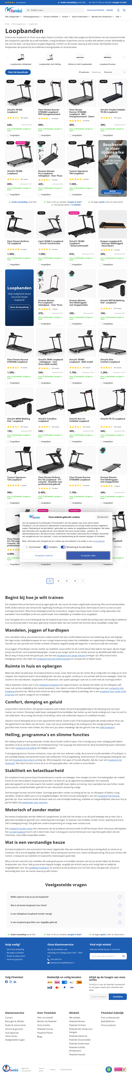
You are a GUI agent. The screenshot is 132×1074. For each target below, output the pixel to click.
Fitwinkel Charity (45, 1029)
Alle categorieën (12, 16)
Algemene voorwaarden (26, 1069)
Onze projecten (108, 1025)
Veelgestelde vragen (15, 1039)
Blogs (39, 1036)
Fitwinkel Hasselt (77, 1054)
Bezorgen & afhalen (15, 952)
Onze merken (43, 1025)
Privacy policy (41, 1069)
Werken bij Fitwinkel (46, 1021)
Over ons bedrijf (45, 1017)
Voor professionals (110, 1017)
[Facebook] (6, 982)
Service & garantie (15, 959)
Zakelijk (109, 10)
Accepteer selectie (44, 555)
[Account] (118, 10)
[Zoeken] (123, 956)
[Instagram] (10, 982)
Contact (9, 1017)
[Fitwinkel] (11, 1069)
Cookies (52, 1069)
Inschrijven (118, 996)
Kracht (65, 16)
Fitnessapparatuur (31, 16)
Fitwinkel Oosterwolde (79, 1039)
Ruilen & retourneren (16, 956)
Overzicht (104, 517)
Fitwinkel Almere (77, 1021)
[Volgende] (83, 581)
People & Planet (45, 1032)
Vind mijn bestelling (15, 949)
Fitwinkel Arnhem (77, 1025)
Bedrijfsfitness (108, 1021)
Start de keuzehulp (19, 307)
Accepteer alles (88, 555)
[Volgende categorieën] (124, 57)
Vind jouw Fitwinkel (95, 10)
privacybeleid (98, 541)
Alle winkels (74, 1017)
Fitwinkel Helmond (78, 1036)
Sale (117, 16)
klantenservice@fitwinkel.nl (62, 962)
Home (7, 24)
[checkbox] (31, 547)
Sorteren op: (96, 72)
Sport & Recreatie (80, 16)
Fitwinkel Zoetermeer (79, 1043)
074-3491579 (56, 959)
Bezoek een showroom (102, 16)
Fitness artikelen (51, 16)
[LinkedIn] (15, 982)
